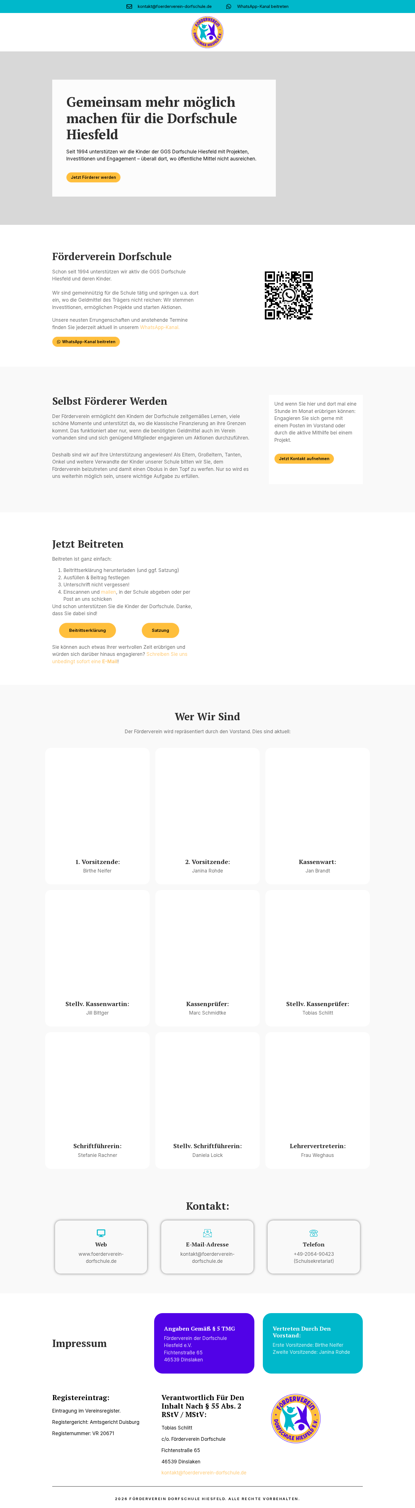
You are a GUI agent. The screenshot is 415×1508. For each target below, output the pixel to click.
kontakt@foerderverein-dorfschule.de (203, 1473)
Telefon (314, 1244)
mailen (108, 592)
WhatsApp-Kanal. (160, 327)
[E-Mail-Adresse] (207, 1233)
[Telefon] (313, 1233)
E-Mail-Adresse (207, 1244)
